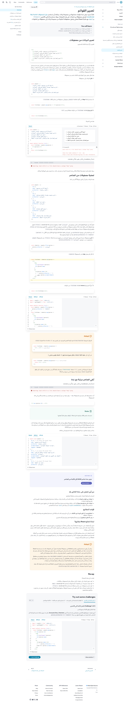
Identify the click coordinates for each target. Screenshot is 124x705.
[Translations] (6, 2)
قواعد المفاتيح (18, 25)
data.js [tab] (36, 297)
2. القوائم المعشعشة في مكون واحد (74, 600)
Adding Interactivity (78, 695)
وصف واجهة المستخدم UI (81, 6)
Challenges (18, 34)
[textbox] (44, 142)
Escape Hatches (79, 699)
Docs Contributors (48, 693)
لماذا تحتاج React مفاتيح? (15, 28)
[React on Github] (31, 700)
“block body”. (66, 369)
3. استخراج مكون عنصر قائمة (58, 600)
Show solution (89, 657)
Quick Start (80, 688)
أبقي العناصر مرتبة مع (16, 19)
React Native (35, 690)
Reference (29, 2)
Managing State (79, 697)
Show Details (85, 483)
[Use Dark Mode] (10, 2)
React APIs (65, 688)
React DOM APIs (64, 690)
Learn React (79, 685)
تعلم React (91, 6)
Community (21, 2)
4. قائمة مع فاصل (47, 600)
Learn (35, 2)
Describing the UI (79, 693)
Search (77, 2)
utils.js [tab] (41, 297)
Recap (19, 31)
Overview (19, 9)
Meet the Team (49, 690)
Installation (80, 690)
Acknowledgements (48, 695)
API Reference (63, 685)
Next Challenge (35, 657)
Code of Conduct (49, 688)
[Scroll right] (30, 600)
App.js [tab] (30, 297)
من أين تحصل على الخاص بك (14, 22)
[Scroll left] (32, 600)
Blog (15, 2)
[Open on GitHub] (3, 2)
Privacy (36, 693)
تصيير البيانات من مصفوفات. (15, 13)
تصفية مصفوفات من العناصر (15, 16)
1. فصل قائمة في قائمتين (89, 600)
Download (80, 126)
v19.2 (118, 2)
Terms (36, 695)
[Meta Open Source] (92, 685)
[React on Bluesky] (33, 699)
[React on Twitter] (35, 699)
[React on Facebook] (37, 699)
